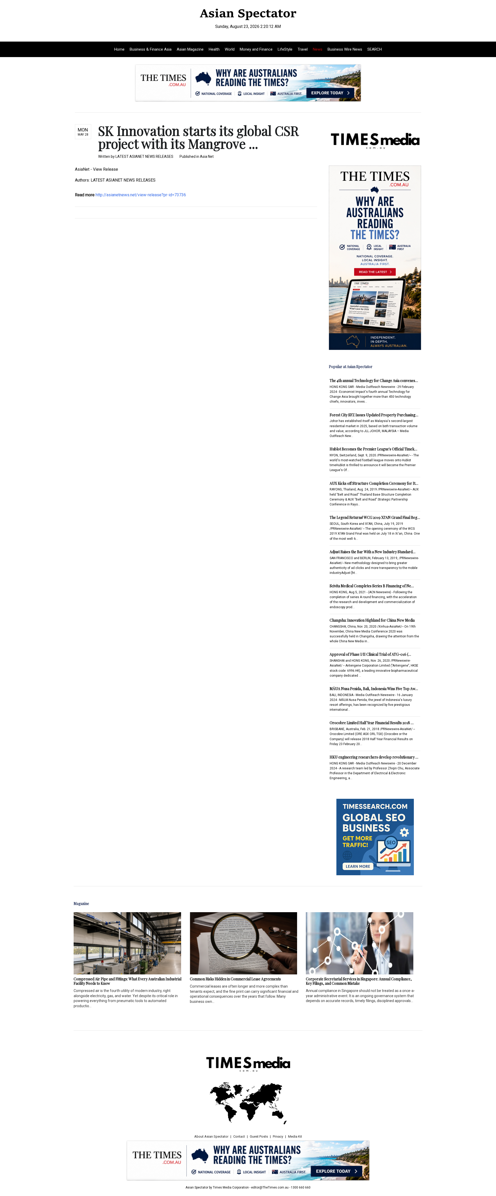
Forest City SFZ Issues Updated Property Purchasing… (374, 414)
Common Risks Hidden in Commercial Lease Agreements (235, 978)
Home (119, 49)
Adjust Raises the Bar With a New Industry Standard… (372, 551)
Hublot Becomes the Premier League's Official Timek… (373, 449)
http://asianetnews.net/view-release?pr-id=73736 (141, 194)
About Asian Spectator (211, 1136)
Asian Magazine (190, 49)
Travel (303, 49)
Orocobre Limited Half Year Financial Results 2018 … (372, 722)
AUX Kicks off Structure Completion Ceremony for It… (374, 483)
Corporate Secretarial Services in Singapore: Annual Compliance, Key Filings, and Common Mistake (359, 981)
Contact (239, 1136)
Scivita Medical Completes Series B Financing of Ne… (372, 585)
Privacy (278, 1136)
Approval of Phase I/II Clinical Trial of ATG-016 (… (370, 654)
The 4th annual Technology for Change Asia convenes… (374, 380)
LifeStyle (285, 49)
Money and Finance (256, 49)
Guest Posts (259, 1136)
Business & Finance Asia (151, 49)
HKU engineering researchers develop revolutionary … (374, 757)
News (317, 49)
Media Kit (295, 1136)
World (230, 49)
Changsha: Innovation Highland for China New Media (372, 620)
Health (214, 49)
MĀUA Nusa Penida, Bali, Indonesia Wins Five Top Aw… (374, 688)
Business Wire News (345, 49)
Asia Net (207, 156)
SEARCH (374, 49)
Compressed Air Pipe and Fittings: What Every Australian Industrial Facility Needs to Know (127, 981)
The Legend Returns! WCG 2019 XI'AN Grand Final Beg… (375, 517)
